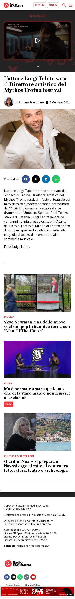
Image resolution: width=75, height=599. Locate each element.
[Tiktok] (26, 577)
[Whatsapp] (20, 577)
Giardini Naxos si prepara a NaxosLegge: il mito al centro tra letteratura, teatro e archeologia (36, 466)
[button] (26, 179)
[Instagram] (13, 577)
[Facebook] (7, 577)
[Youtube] (33, 577)
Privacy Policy (13, 585)
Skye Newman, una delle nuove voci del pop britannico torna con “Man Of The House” (37, 326)
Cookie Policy (32, 585)
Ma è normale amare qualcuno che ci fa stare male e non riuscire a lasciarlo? (37, 393)
